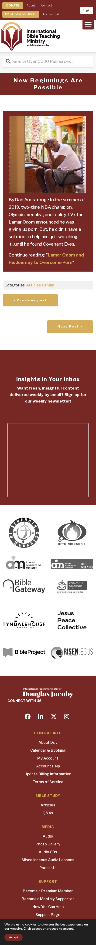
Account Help (51, 14)
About (31, 5)
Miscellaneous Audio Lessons (48, 860)
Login (86, 10)
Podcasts (48, 868)
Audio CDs (48, 852)
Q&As (48, 813)
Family (48, 285)
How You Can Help (48, 907)
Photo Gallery (48, 844)
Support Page (47, 915)
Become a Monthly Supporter (48, 899)
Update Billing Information (47, 774)
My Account (47, 758)
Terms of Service (48, 782)
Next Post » (70, 326)
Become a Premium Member (48, 891)
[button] (88, 24)
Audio (48, 836)
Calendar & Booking (48, 750)
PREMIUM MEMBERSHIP (20, 14)
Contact (46, 5)
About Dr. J (48, 742)
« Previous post (30, 300)
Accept (13, 937)
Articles (33, 285)
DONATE (12, 5)
